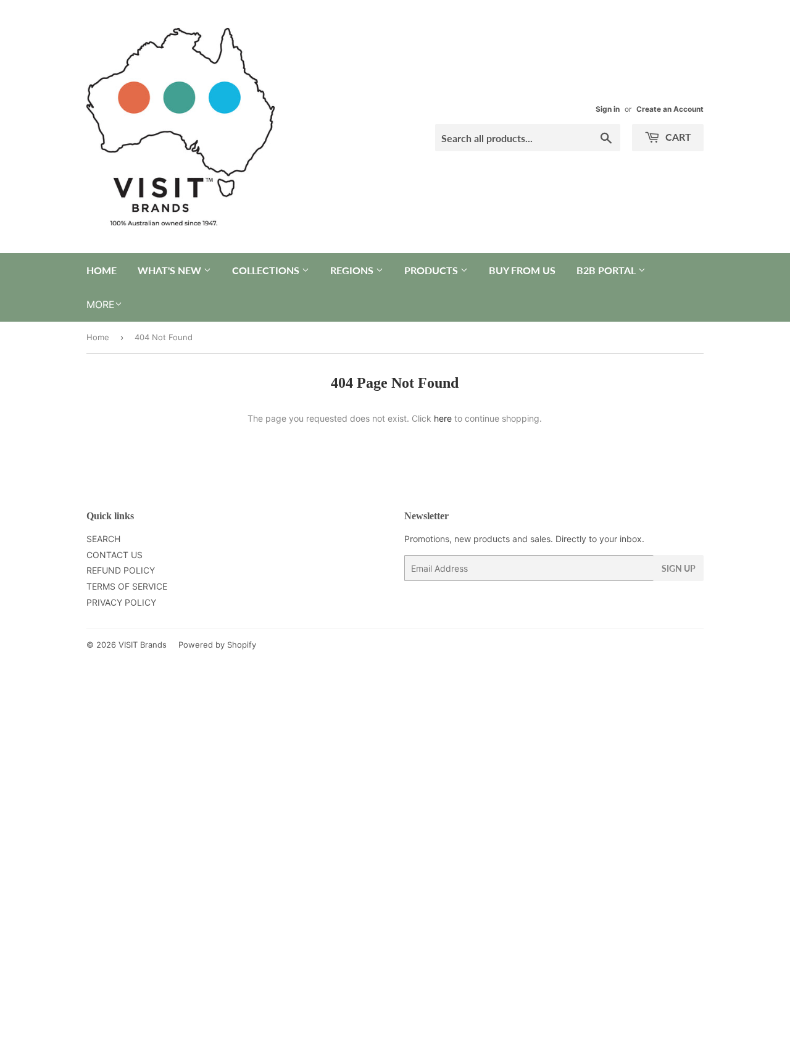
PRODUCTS (432, 270)
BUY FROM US (522, 270)
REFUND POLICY (120, 570)
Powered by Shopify (217, 645)
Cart (677, 137)
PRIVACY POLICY (121, 602)
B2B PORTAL (607, 270)
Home (97, 337)
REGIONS (353, 270)
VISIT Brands (142, 645)
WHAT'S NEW (171, 270)
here (443, 418)
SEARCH (103, 538)
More (100, 304)
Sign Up (679, 568)
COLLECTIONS (267, 270)
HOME (101, 270)
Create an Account (670, 109)
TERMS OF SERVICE (126, 586)
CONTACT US (114, 555)
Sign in (608, 109)
